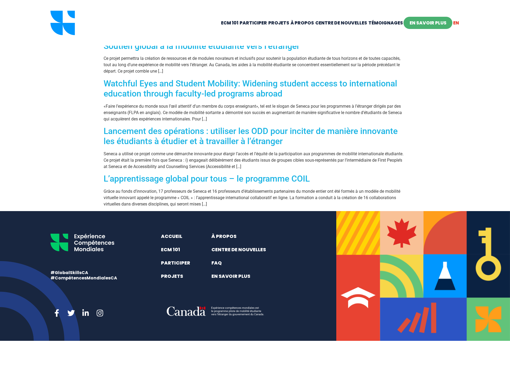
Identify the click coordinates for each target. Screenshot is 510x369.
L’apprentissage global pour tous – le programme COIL (207, 179)
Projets (278, 23)
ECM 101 (229, 23)
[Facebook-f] (57, 313)
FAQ (216, 262)
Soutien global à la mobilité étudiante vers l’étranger (202, 46)
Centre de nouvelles (341, 23)
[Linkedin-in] (85, 313)
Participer (253, 23)
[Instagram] (100, 313)
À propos (302, 23)
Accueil (171, 236)
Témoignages (385, 23)
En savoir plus (428, 23)
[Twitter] (71, 313)
